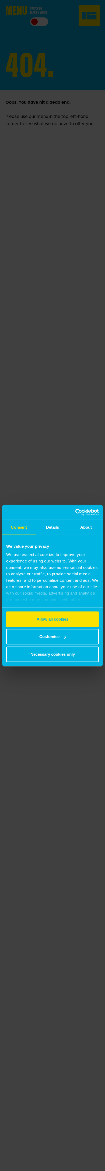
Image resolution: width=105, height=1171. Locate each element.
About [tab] (86, 527)
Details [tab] (52, 527)
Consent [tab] (19, 527)
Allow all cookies (52, 619)
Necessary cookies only (52, 654)
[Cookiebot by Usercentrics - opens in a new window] (75, 512)
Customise (49, 636)
